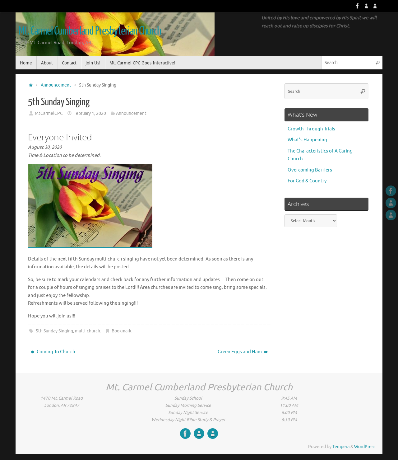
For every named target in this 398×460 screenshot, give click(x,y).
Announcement (56, 85)
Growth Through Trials (311, 129)
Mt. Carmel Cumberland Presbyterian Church (90, 31)
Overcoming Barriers (310, 170)
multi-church (87, 331)
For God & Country (307, 181)
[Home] (31, 85)
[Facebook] (357, 6)
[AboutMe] (366, 6)
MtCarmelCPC (49, 113)
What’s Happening (307, 140)
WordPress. (365, 446)
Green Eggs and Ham (240, 352)
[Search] (377, 62)
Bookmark (121, 331)
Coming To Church (55, 352)
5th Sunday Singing (54, 331)
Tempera (340, 446)
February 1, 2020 (89, 113)
